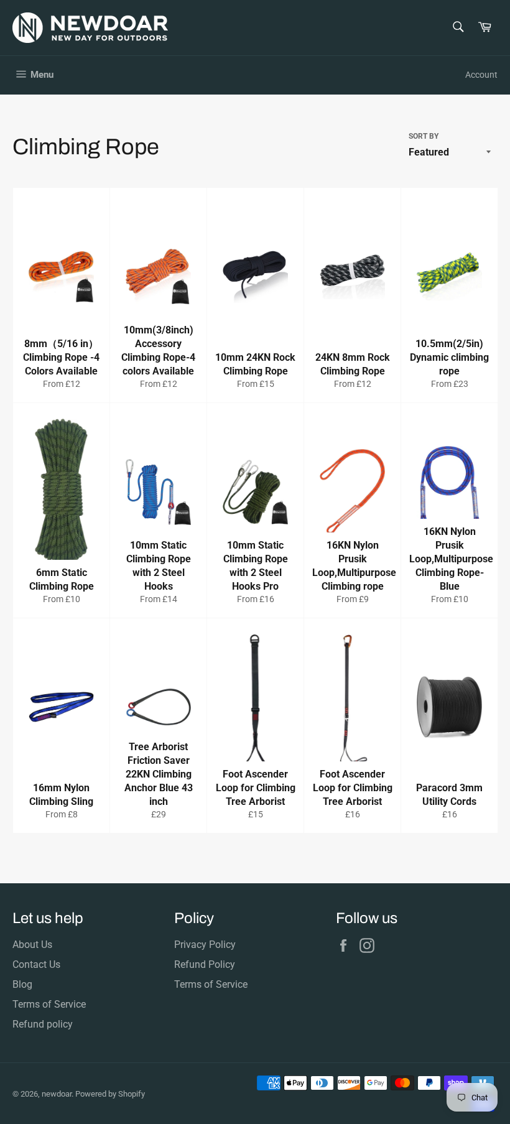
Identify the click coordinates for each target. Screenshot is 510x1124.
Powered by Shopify (110, 1093)
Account (481, 75)
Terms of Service (49, 1004)
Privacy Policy (205, 944)
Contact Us (36, 964)
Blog (22, 984)
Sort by (423, 136)
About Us (32, 944)
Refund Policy (204, 964)
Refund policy (42, 1024)
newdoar (57, 1093)
